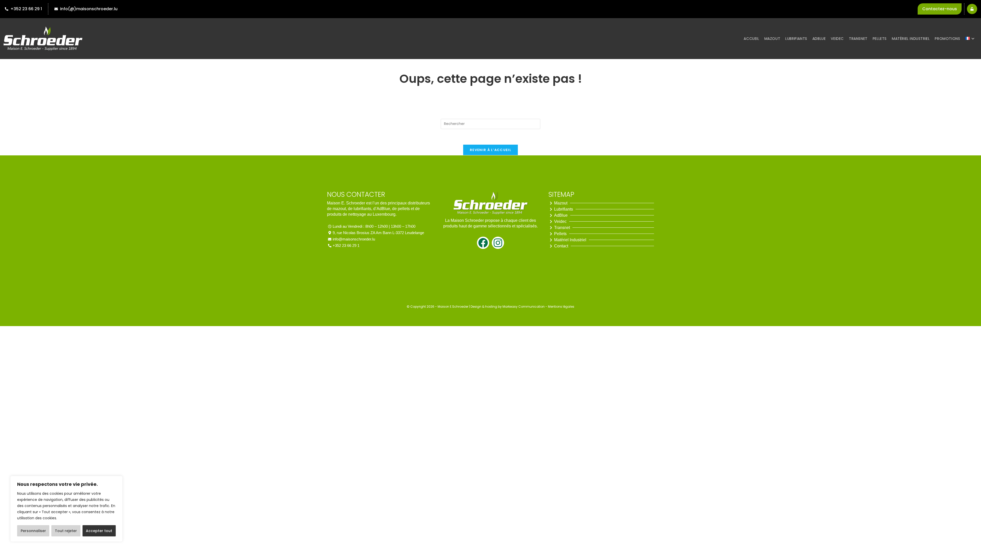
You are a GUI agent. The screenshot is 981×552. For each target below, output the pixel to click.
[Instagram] (498, 243)
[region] (66, 509)
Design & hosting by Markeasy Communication (508, 306)
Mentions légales (561, 306)
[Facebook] (483, 243)
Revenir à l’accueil (490, 149)
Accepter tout (99, 530)
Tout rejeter (66, 530)
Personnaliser (33, 530)
